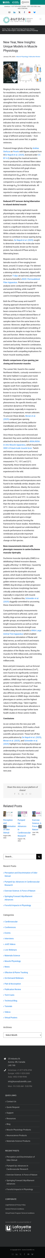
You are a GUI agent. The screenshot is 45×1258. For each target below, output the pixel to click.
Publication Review (34, 56)
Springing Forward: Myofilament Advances (20, 1182)
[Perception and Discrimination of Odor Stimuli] (8, 814)
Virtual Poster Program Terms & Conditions (19, 1213)
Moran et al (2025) (11, 740)
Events (7, 933)
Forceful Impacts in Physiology (18, 905)
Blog (8, 1124)
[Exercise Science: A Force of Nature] (37, 814)
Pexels (16, 151)
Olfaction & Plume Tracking (16, 972)
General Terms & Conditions (14, 1209)
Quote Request (13, 1107)
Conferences (10, 927)
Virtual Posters (11, 1017)
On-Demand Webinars (14, 978)
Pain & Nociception (13, 984)
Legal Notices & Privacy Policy (15, 1205)
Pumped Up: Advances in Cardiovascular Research (17, 1167)
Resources (11, 1118)
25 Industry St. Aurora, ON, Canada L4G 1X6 (16, 1061)
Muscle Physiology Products (19, 1130)
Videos (7, 1012)
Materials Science (12, 955)
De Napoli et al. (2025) (14, 155)
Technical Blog (11, 1001)
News (7, 967)
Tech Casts (9, 995)
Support (10, 1113)
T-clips (15, 276)
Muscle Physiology (22, 56)
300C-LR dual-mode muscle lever (17, 448)
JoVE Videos (10, 944)
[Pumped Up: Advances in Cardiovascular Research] (22, 814)
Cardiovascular (11, 921)
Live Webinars (11, 950)
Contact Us (11, 1101)
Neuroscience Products (17, 1135)
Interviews (9, 938)
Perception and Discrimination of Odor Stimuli (9, 826)
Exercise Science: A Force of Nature (20, 891)
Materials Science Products (18, 1141)
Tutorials (8, 1006)
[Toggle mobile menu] (40, 19)
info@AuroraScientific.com (19, 1081)
